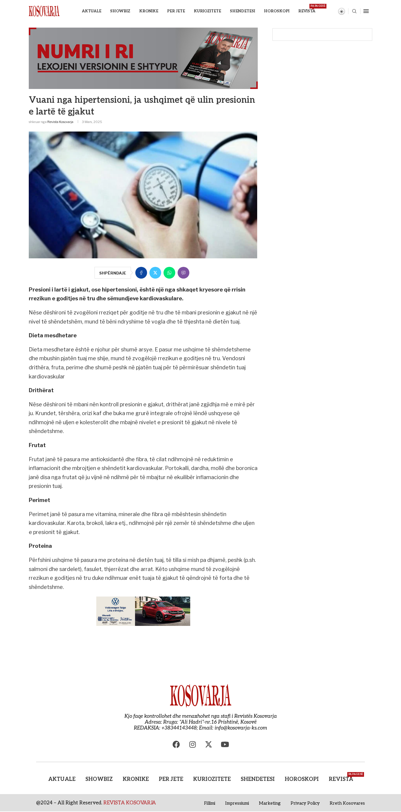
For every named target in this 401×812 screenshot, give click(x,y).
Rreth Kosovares (347, 803)
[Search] (354, 11)
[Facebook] (176, 744)
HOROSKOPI (276, 11)
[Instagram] (192, 744)
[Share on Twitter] (155, 273)
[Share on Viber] (183, 273)
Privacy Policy (305, 803)
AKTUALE (91, 11)
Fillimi (209, 803)
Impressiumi (237, 803)
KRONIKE (148, 11)
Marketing (270, 803)
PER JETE (176, 11)
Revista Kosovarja (60, 122)
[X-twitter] (208, 744)
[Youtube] (225, 744)
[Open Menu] (366, 11)
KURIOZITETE (207, 11)
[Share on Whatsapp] (169, 273)
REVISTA (306, 9)
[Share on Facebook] (141, 273)
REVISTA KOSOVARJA (129, 803)
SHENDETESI (242, 11)
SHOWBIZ (120, 11)
